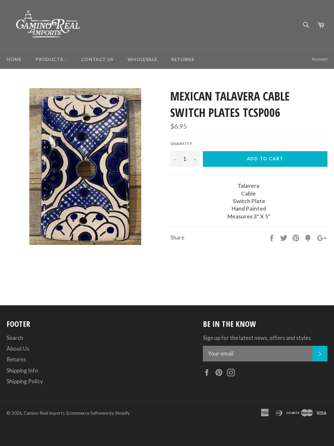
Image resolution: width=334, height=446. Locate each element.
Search (15, 337)
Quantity (181, 143)
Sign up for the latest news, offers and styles (257, 337)
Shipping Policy (25, 381)
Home (14, 59)
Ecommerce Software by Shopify (98, 413)
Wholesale (142, 59)
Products (50, 59)
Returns (182, 59)
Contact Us (97, 59)
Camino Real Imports (44, 413)
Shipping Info (22, 370)
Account (319, 59)
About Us (18, 348)
